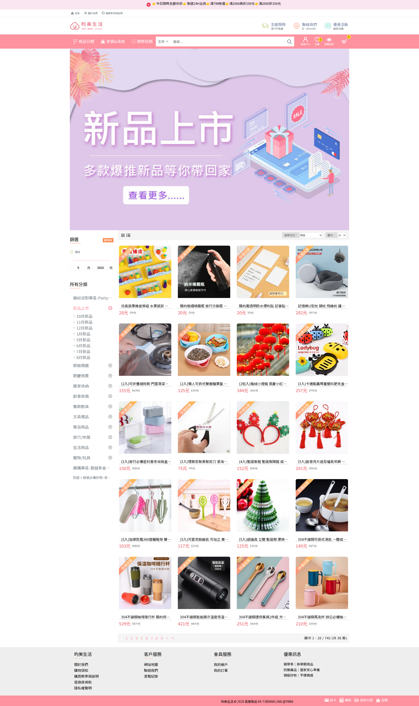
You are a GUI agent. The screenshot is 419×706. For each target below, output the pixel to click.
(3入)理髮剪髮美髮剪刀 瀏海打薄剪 (205, 461)
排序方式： (290, 235)
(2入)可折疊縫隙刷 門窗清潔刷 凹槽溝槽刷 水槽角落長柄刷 (146, 383)
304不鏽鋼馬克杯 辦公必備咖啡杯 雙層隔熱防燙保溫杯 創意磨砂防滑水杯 (323, 617)
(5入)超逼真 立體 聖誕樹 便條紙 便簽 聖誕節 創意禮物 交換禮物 (264, 539)
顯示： (331, 235)
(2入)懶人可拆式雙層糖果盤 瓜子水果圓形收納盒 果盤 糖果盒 (205, 383)
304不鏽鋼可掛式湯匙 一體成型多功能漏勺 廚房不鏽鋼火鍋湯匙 (323, 539)
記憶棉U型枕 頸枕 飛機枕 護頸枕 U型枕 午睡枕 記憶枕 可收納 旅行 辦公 (323, 306)
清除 (109, 240)
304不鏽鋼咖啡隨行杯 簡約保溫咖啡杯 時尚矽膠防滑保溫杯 (146, 617)
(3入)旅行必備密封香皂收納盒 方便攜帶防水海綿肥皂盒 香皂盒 (146, 461)
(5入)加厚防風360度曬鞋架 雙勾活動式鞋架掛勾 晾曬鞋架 (146, 539)
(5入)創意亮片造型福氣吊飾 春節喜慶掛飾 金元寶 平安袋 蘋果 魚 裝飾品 (323, 461)
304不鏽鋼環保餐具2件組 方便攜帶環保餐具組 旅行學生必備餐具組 (264, 617)
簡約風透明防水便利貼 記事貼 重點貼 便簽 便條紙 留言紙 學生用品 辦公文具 (264, 306)
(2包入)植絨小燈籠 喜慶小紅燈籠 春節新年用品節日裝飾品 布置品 (264, 383)
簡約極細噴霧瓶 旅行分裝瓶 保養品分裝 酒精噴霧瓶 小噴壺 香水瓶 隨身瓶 (205, 306)
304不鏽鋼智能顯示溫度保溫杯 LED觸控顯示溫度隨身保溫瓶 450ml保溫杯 (205, 617)
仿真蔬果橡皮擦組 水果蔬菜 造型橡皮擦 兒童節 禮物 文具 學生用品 (146, 306)
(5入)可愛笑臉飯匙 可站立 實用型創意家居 (205, 539)
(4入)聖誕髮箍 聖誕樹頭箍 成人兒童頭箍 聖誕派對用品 (264, 461)
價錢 (77, 252)
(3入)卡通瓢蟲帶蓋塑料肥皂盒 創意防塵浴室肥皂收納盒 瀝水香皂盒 (323, 383)
